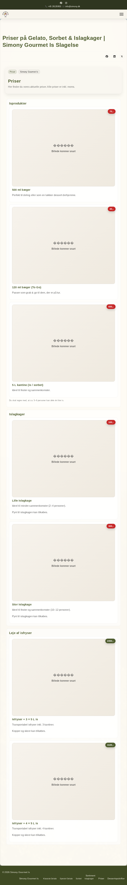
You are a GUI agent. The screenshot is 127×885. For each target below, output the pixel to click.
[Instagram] (66, 3)
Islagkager (89, 879)
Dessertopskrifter (116, 878)
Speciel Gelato (66, 879)
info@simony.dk (72, 6)
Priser (101, 878)
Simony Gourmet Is (29, 878)
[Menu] (121, 14)
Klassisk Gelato (50, 879)
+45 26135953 (54, 6)
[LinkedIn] (114, 56)
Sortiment (90, 875)
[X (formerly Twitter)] (122, 56)
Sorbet (78, 879)
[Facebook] (61, 3)
